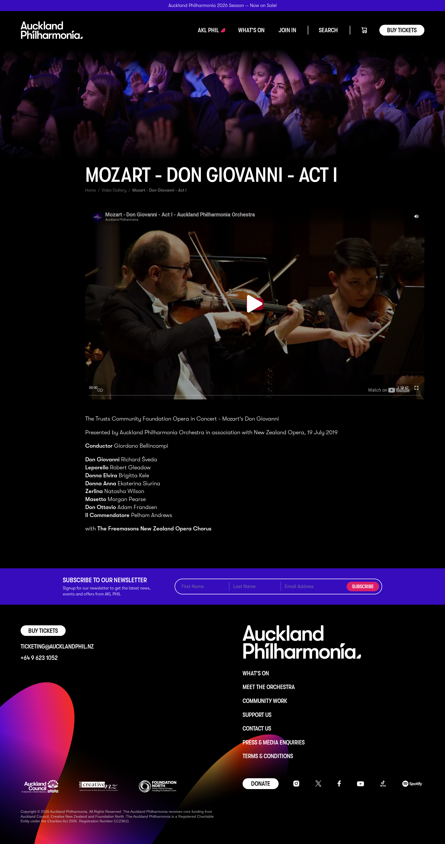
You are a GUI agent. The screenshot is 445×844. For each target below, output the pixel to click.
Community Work (265, 700)
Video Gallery (114, 190)
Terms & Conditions (268, 756)
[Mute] (416, 216)
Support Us (257, 714)
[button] (208, 30)
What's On (256, 673)
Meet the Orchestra (269, 687)
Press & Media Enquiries (274, 742)
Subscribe (363, 586)
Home (90, 190)
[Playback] (254, 303)
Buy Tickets (402, 30)
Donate (260, 783)
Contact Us (257, 728)
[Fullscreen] (416, 387)
